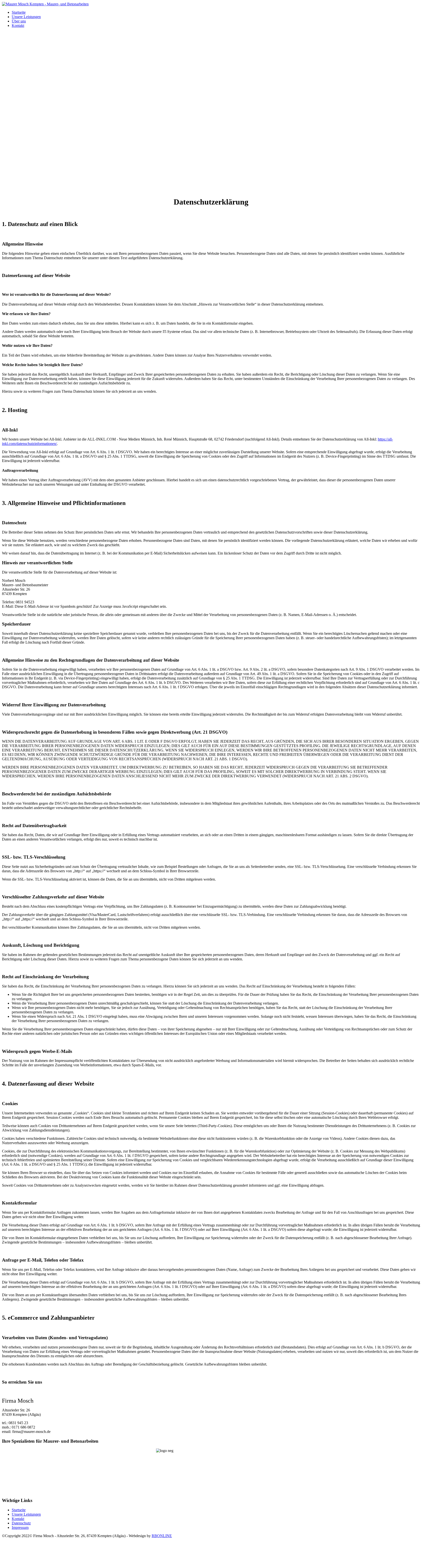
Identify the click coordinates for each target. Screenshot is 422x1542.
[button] (211, 166)
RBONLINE (162, 1536)
